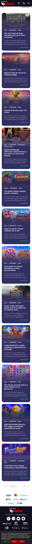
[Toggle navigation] (28, 3)
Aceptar (21, 541)
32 (24, 486)
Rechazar (14, 541)
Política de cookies (5, 538)
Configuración (6, 541)
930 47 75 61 (11, 514)
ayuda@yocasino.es (21, 514)
